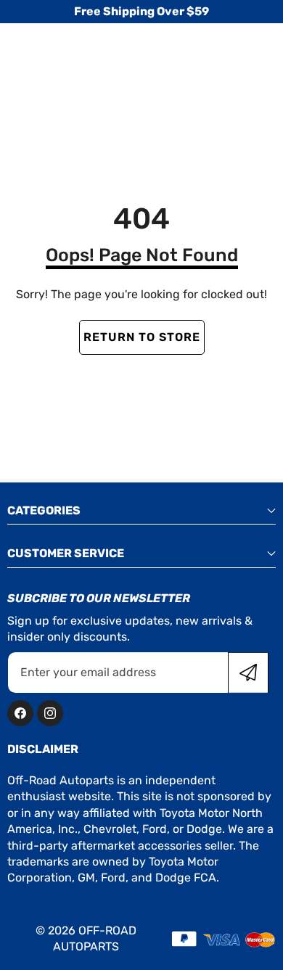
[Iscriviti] (248, 672)
